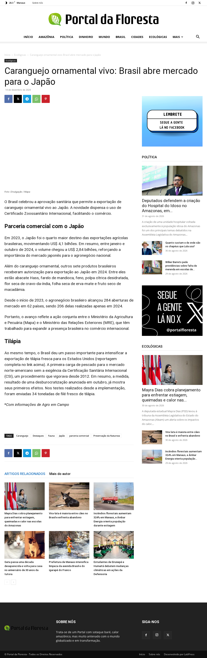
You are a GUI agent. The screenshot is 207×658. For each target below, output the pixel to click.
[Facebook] (186, 3)
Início (28, 37)
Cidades (137, 37)
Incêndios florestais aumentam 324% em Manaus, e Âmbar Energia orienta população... (183, 455)
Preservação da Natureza (106, 435)
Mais (176, 37)
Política (66, 37)
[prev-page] (7, 582)
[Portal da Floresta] (103, 19)
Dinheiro (86, 37)
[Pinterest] (46, 99)
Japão (62, 435)
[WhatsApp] (36, 99)
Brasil (121, 37)
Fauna (51, 435)
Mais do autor (60, 474)
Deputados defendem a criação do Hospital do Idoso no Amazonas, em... (171, 205)
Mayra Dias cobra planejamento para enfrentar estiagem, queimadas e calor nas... (171, 395)
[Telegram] (27, 99)
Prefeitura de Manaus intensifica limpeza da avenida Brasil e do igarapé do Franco (68, 566)
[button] (198, 37)
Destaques (38, 435)
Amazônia (46, 37)
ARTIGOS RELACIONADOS (24, 474)
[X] (199, 3)
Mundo (104, 37)
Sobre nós (37, 2)
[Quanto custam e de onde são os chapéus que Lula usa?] (152, 248)
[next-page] (13, 582)
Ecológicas (158, 37)
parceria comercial (79, 435)
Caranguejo (22, 435)
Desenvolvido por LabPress (179, 654)
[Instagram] (193, 3)
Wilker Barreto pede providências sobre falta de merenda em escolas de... (181, 266)
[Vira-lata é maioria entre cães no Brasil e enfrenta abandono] (69, 496)
